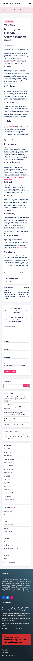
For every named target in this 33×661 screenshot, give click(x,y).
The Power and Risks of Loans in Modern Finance (14, 420)
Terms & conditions (8, 655)
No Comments (10, 45)
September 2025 (8, 469)
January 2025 (8, 496)
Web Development (9, 562)
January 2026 (8, 456)
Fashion (5, 528)
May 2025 (6, 483)
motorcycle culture (9, 126)
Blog (4, 514)
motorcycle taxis (21, 247)
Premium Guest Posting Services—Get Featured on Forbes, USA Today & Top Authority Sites (16, 437)
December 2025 (8, 459)
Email (6, 349)
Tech (5, 552)
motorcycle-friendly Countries (12, 61)
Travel (5, 558)
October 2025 (8, 466)
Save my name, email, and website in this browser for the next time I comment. (14, 366)
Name (6, 341)
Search (6, 381)
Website (7, 357)
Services (6, 545)
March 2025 (7, 489)
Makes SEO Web (11, 3)
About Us (5, 653)
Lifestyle (6, 538)
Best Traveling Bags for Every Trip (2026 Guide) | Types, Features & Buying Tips (14, 399)
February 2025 (8, 493)
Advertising (5, 650)
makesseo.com (12, 279)
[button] (9, 281)
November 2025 (8, 462)
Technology (7, 555)
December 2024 (8, 500)
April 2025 (6, 486)
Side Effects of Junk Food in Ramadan (15, 425)
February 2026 (8, 452)
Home (3, 9)
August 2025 (7, 472)
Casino (5, 521)
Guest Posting (8, 531)
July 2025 (6, 476)
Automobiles (9, 21)
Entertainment (8, 525)
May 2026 (6, 449)
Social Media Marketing (10, 548)
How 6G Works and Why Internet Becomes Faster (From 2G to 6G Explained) (14, 407)
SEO (4, 542)
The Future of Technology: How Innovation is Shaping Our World (14, 414)
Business (6, 518)
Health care (7, 535)
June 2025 (6, 479)
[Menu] (30, 3)
